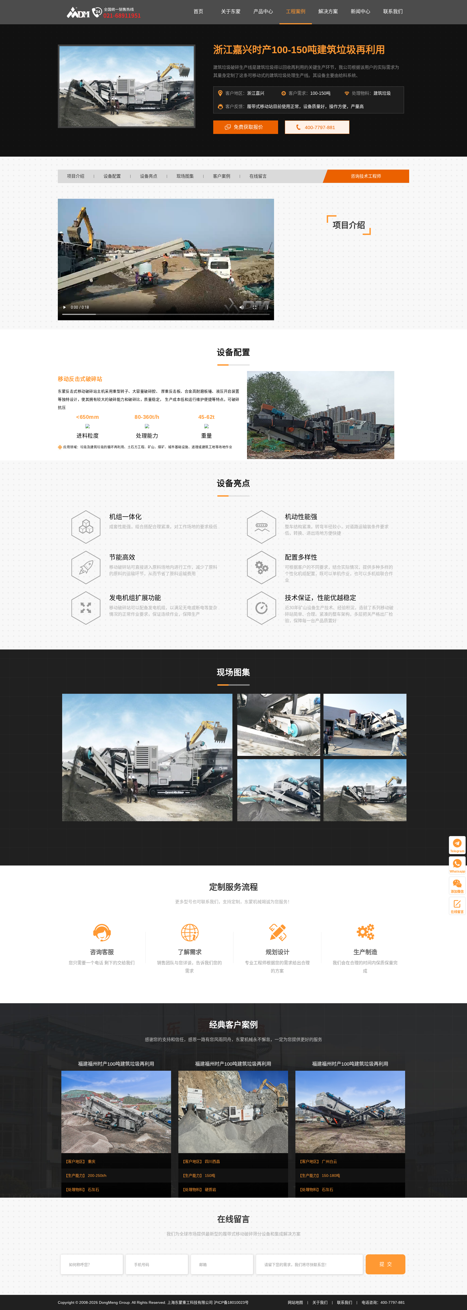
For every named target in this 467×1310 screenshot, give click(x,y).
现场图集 (185, 176)
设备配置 (112, 176)
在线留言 (258, 176)
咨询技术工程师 (366, 176)
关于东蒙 (231, 11)
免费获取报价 (248, 127)
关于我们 (320, 1302)
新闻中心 (360, 11)
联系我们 (393, 11)
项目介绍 (75, 176)
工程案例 (295, 11)
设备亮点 (148, 176)
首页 (198, 11)
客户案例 (221, 176)
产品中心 (263, 11)
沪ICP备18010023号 (231, 1302)
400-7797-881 (320, 127)
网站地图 (295, 1302)
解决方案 (328, 11)
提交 (387, 1264)
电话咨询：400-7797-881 (383, 1302)
